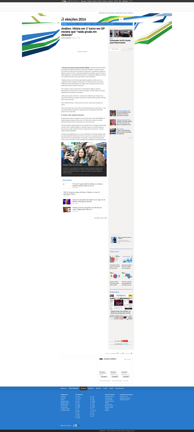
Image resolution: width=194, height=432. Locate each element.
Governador (63, 398)
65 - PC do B (78, 398)
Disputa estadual (72, 24)
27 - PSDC (92, 402)
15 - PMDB (77, 405)
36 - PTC (92, 413)
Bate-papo (83, 1)
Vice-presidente (64, 405)
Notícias (89, 1)
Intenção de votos (124, 396)
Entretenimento (74, 388)
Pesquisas (88, 24)
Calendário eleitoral (109, 396)
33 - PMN (77, 407)
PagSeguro (125, 1)
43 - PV (92, 416)
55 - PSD (92, 399)
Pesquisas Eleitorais (126, 394)
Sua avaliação (101, 24)
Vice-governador (64, 407)
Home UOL (63, 388)
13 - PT (92, 408)
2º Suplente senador (65, 410)
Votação (107, 402)
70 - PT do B (93, 410)
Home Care (126, 380)
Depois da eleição (109, 407)
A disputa (107, 408)
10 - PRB (77, 414)
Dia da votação (108, 404)
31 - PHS (77, 404)
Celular (78, 425)
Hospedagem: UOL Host (129, 430)
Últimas (64, 24)
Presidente (63, 396)
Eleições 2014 (75, 19)
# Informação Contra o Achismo (124, 13)
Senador (62, 399)
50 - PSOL (92, 405)
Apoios (94, 24)
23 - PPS (77, 411)
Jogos (111, 388)
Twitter (76, 425)
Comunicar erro (128, 353)
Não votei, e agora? (109, 405)
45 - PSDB (92, 401)
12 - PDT (77, 402)
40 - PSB (92, 396)
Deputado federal (64, 401)
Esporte (95, 1)
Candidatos (64, 394)
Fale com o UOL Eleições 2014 (111, 353)
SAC (78, 1)
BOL (120, 1)
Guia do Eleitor (109, 394)
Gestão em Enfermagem (117, 380)
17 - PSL (92, 404)
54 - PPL (77, 410)
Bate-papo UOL (119, 388)
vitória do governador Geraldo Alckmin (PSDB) (75, 67)
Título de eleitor (108, 398)
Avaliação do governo (124, 399)
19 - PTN (92, 414)
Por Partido (79, 394)
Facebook (74, 425)
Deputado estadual (65, 402)
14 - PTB (92, 411)
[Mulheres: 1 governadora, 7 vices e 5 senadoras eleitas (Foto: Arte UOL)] (130, 319)
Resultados (81, 24)
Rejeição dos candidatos (125, 398)
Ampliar (101, 144)
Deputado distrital (64, 404)
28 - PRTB (77, 417)
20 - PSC (92, 398)
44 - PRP (77, 416)
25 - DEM (77, 396)
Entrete (100, 1)
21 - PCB (77, 399)
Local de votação (109, 399)
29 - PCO (77, 401)
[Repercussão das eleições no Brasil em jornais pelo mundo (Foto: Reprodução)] (125, 319)
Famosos (110, 1)
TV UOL (116, 1)
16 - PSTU (92, 407)
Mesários (107, 410)
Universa (104, 1)
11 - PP (77, 408)
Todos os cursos (127, 359)
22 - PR (77, 413)
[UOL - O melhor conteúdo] (63, 1)
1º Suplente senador (65, 408)
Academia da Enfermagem (104, 380)
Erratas (121, 353)
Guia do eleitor (110, 24)
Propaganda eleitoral (109, 401)
